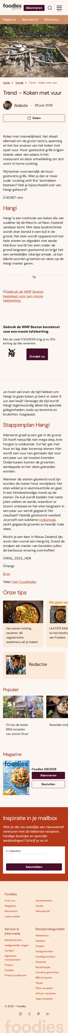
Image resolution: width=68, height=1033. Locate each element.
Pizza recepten (44, 988)
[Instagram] (20, 1014)
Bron (6, 574)
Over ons (10, 900)
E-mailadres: (13, 851)
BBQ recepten (44, 977)
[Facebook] (29, 1014)
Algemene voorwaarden (12, 957)
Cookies (9, 970)
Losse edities (12, 916)
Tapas (39, 983)
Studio (39, 906)
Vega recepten (44, 998)
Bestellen (48, 784)
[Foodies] (12, 7)
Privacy (9, 965)
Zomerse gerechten (47, 972)
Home (6, 82)
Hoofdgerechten (45, 956)
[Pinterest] (39, 1014)
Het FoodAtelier (24, 582)
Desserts (41, 962)
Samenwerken (44, 900)
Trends (19, 82)
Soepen (40, 946)
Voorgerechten (44, 951)
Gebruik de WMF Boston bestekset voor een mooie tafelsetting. (31, 329)
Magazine (9, 20)
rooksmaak (47, 520)
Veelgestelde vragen (17, 945)
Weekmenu (51, 20)
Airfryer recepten (46, 993)
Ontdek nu (37, 356)
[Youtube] (48, 1014)
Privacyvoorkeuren (15, 975)
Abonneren (34, 8)
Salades (40, 940)
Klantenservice (13, 940)
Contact (9, 950)
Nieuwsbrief (30, 20)
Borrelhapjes (43, 967)
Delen (36, 118)
